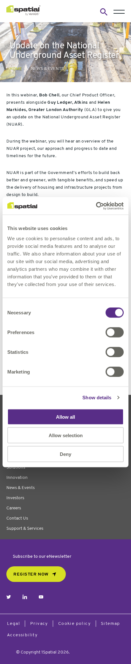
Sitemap (110, 623)
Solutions (15, 467)
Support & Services (24, 528)
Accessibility (22, 635)
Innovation (17, 477)
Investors (15, 498)
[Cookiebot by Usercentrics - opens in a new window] (96, 206)
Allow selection (66, 435)
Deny (65, 454)
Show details (96, 397)
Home (16, 68)
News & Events (47, 68)
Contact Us (17, 518)
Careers (13, 508)
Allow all (65, 416)
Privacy (39, 623)
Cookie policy (74, 623)
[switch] (115, 332)
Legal (13, 623)
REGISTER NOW (31, 574)
